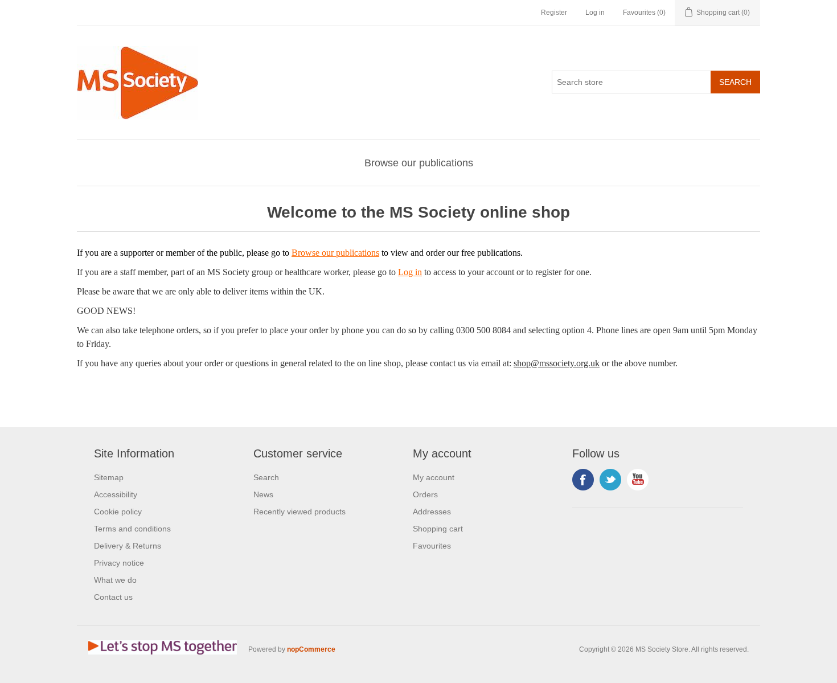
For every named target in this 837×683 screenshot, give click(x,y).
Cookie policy (118, 511)
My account (433, 477)
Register (554, 13)
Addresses (432, 511)
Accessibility (115, 494)
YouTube (638, 479)
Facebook (583, 479)
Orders (425, 494)
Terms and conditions (132, 528)
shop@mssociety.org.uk (557, 363)
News (263, 494)
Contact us (113, 597)
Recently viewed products (299, 511)
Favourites (432, 545)
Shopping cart (438, 528)
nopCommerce (311, 649)
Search (266, 477)
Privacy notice (119, 562)
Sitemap (109, 477)
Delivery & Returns (127, 545)
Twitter (610, 479)
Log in (595, 13)
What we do (115, 579)
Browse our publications (418, 163)
